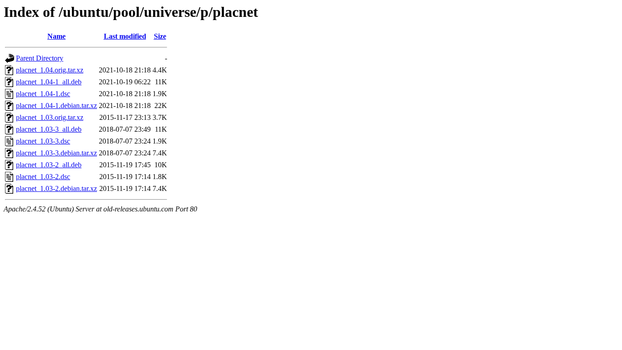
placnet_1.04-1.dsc (43, 94)
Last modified (125, 36)
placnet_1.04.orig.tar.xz (49, 70)
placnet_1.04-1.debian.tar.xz (56, 105)
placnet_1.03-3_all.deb (49, 129)
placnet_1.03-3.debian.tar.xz (56, 153)
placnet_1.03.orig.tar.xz (49, 117)
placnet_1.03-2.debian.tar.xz (56, 188)
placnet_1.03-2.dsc (43, 176)
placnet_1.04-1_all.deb (49, 82)
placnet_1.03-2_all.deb (49, 165)
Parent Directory (39, 58)
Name (56, 36)
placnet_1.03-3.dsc (43, 141)
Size (160, 36)
